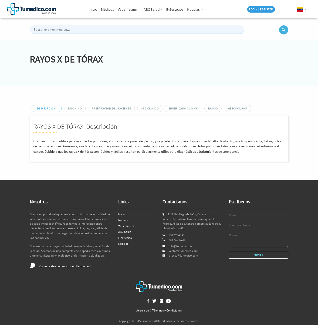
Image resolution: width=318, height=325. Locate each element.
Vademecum (126, 226)
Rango (213, 108)
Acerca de (142, 310)
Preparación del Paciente (111, 108)
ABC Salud (124, 232)
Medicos (123, 220)
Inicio (121, 214)
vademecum (127, 9)
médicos (107, 9)
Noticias (193, 9)
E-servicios (125, 238)
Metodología (238, 108)
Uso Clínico (150, 108)
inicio (93, 9)
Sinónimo (75, 108)
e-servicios (174, 9)
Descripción (46, 108)
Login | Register (261, 9)
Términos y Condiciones (167, 310)
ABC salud (152, 9)
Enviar (259, 255)
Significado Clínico (183, 108)
